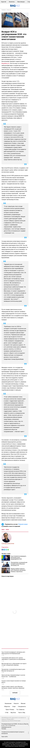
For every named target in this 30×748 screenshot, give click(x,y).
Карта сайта (5, 736)
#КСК (3, 529)
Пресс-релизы (10, 709)
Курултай (3, 1)
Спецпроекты (22, 706)
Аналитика (12, 1)
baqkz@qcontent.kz (6, 727)
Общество (7, 706)
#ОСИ (7, 529)
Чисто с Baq (21, 712)
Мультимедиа (21, 1)
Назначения (8, 703)
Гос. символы (20, 709)
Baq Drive (13, 712)
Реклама (4, 728)
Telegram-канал (23, 524)
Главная (4, 9)
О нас (6, 712)
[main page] (15, 6)
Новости (9, 9)
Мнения (23, 703)
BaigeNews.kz (6, 63)
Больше (15, 692)
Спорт (14, 706)
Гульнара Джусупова (8, 543)
